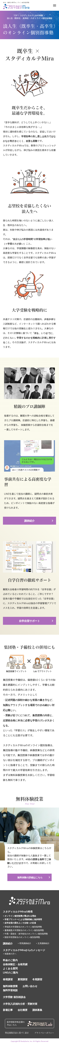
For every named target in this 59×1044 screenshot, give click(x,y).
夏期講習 (23, 979)
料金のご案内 (10, 960)
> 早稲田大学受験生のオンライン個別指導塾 (22, 927)
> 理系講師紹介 (24, 943)
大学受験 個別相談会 (14, 996)
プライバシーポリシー (44, 1033)
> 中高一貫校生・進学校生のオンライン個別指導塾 (25, 933)
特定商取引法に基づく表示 (17, 1033)
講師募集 (37, 1009)
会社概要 (23, 1009)
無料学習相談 (10, 990)
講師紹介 (8, 943)
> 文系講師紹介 (42, 943)
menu (55, 5)
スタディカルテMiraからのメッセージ (24, 949)
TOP (15, 15)
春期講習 (8, 979)
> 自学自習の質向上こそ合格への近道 (19, 923)
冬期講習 (37, 979)
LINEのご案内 (10, 972)
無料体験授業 (10, 986)
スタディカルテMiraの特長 (18, 911)
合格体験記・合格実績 (15, 964)
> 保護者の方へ (9, 953)
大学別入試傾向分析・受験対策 (20, 1003)
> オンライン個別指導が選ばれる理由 (19, 916)
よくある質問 (10, 968)
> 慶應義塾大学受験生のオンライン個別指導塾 (23, 930)
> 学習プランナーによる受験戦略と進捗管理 (22, 919)
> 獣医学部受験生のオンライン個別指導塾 (21, 937)
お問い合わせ (30, 986)
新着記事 (8, 1009)
